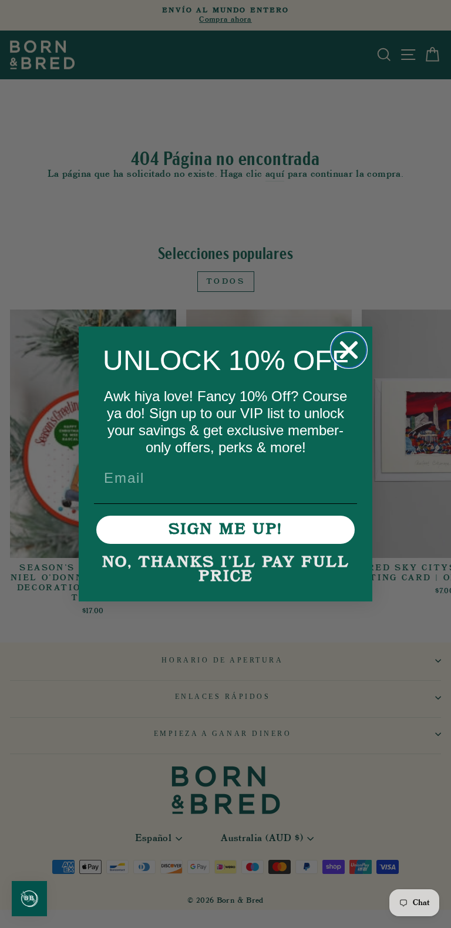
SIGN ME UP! (225, 530)
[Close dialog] (348, 350)
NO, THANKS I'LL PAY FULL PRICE (225, 570)
